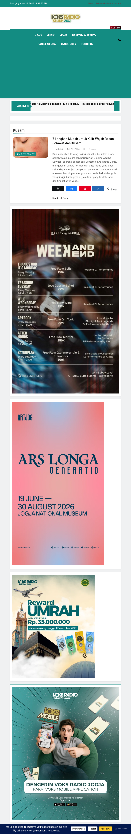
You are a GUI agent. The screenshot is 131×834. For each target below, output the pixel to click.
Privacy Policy (103, 3)
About (91, 3)
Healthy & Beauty (84, 35)
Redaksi (59, 149)
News (38, 35)
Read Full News (60, 198)
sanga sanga (47, 44)
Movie (63, 35)
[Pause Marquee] (116, 106)
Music (51, 35)
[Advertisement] (65, 72)
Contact (116, 3)
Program (87, 44)
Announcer (68, 44)
